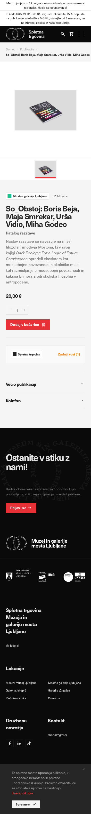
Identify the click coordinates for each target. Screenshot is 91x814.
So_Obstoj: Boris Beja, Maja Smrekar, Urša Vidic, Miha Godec (48, 54)
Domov (10, 49)
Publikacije (27, 49)
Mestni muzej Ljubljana (21, 683)
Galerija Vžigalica (59, 690)
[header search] (62, 34)
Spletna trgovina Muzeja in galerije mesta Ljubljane (23, 620)
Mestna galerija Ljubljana (64, 683)
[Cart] (71, 34)
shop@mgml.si (57, 735)
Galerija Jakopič (16, 690)
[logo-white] (36, 543)
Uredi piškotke (22, 793)
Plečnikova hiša (16, 698)
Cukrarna (54, 698)
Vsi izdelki (12, 645)
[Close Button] (84, 769)
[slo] (45, 575)
